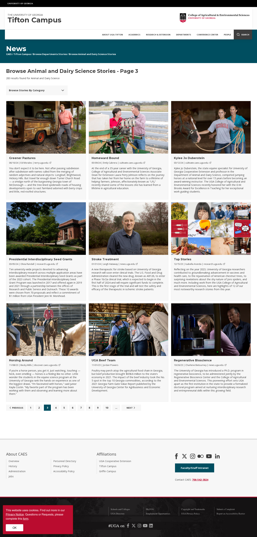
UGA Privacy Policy (190, 513)
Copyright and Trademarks (193, 509)
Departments (183, 34)
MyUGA (150, 509)
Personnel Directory (64, 461)
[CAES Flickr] (200, 456)
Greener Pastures (22, 158)
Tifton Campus (22, 54)
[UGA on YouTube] (145, 526)
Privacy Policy (61, 466)
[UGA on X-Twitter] (134, 526)
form (25, 519)
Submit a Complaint (226, 509)
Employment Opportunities (158, 513)
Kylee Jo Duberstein (189, 158)
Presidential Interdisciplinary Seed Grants (40, 259)
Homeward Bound (105, 158)
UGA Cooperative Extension (115, 461)
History (13, 466)
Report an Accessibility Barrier (231, 513)
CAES (9, 54)
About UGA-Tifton (112, 34)
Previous (17, 407)
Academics (134, 34)
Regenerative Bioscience (193, 360)
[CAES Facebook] (176, 456)
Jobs (11, 476)
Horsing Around (21, 360)
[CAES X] (185, 456)
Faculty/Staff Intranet (195, 468)
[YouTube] (209, 456)
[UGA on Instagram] (140, 526)
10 (106, 407)
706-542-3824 (200, 479)
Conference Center (207, 34)
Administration (17, 471)
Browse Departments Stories (50, 54)
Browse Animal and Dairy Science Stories (92, 54)
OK (15, 528)
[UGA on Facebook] (128, 526)
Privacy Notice (15, 514)
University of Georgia (20, 3)
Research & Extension (158, 34)
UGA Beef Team (104, 360)
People (227, 34)
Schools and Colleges (120, 509)
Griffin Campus (107, 471)
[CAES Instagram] (192, 456)
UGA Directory (117, 513)
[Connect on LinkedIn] (217, 456)
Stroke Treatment (105, 259)
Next (130, 407)
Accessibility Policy (63, 471)
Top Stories (182, 259)
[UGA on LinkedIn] (151, 526)
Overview (14, 461)
